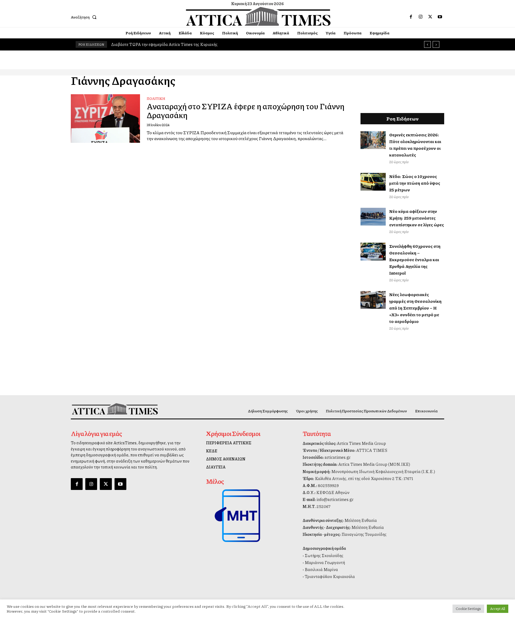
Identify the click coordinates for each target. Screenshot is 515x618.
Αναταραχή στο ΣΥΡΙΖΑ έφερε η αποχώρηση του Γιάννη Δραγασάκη (245, 110)
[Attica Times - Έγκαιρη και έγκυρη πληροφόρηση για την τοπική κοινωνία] (258, 16)
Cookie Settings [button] (468, 608)
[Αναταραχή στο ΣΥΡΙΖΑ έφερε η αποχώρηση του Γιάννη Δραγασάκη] (105, 118)
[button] (85, 17)
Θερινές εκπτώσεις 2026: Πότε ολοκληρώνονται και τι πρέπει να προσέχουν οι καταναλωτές (415, 145)
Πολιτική (156, 98)
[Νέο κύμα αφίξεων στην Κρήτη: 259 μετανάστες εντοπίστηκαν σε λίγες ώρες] (373, 217)
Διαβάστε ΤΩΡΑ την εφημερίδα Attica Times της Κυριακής (164, 44)
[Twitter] (430, 17)
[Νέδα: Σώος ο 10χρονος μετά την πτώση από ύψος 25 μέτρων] (373, 182)
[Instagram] (420, 17)
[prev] (427, 44)
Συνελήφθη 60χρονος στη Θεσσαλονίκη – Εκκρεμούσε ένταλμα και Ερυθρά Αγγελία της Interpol (414, 259)
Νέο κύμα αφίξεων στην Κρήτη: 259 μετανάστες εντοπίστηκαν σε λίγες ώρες (416, 218)
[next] (436, 44)
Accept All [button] (497, 608)
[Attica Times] (115, 408)
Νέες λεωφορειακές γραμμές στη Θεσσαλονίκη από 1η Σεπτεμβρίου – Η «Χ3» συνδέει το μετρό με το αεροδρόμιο (415, 307)
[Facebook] (411, 17)
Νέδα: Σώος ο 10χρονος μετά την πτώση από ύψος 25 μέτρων (414, 183)
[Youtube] (440, 17)
